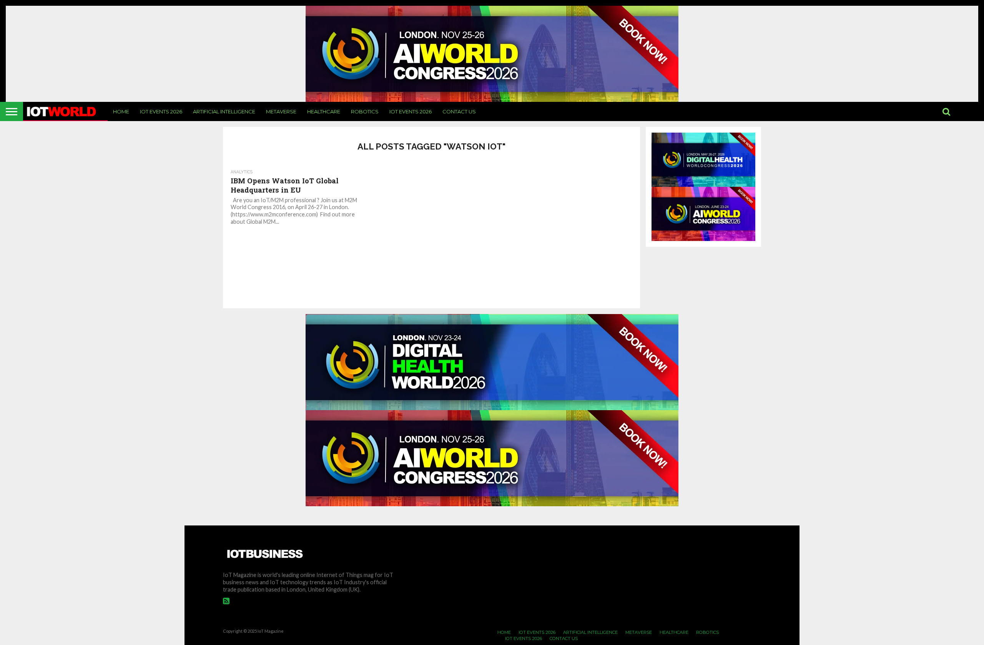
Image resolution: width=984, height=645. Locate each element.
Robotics (365, 111)
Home (121, 111)
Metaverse (281, 111)
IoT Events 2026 (161, 111)
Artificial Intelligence (224, 111)
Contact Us (459, 111)
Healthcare (323, 111)
